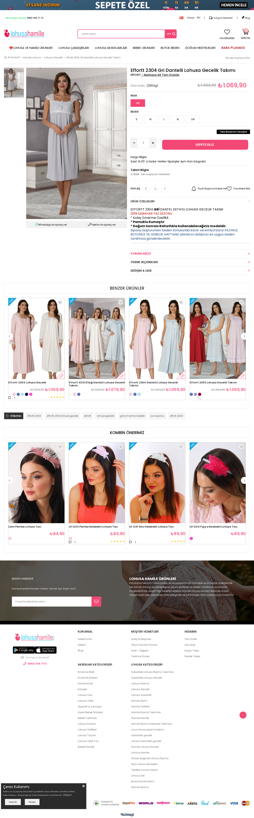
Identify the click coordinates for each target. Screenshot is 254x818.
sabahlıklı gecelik (141, 735)
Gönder (96, 602)
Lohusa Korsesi (87, 723)
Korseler (82, 689)
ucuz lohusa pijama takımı (147, 729)
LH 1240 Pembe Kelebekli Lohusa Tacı (93, 527)
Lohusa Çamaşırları (74, 48)
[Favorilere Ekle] (60, 446)
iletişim (82, 644)
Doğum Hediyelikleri (200, 48)
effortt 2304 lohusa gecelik (62, 416)
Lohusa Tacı (85, 695)
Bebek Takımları (87, 718)
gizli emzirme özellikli (132, 416)
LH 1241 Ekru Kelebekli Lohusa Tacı (151, 527)
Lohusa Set (137, 775)
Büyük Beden (170, 48)
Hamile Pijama (140, 787)
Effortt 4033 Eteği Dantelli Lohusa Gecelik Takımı (97, 383)
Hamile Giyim (139, 700)
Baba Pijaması (233, 48)
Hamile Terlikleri (140, 706)
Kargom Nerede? (223, 18)
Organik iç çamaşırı (90, 706)
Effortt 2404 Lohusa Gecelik (27, 382)
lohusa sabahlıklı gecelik (146, 741)
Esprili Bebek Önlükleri (90, 712)
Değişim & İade (141, 271)
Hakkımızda (85, 639)
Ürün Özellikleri (143, 201)
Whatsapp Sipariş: (24, 17)
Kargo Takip (192, 650)
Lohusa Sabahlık (141, 695)
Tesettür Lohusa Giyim (144, 770)
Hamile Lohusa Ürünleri (145, 747)
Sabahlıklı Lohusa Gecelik (146, 677)
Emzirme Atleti (86, 672)
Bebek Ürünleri (144, 48)
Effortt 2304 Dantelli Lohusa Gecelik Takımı (153, 383)
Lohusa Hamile (140, 752)
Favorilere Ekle (60, 302)
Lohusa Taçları (87, 735)
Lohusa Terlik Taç (88, 741)
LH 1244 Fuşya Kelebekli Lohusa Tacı (214, 527)
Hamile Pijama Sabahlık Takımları (151, 723)
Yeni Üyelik (191, 639)
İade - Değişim (140, 650)
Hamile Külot (85, 683)
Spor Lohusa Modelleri (144, 764)
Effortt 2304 (34, 416)
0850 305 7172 (37, 664)
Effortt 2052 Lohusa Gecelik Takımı (213, 382)
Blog (247, 18)
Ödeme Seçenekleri (144, 262)
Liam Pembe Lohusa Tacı (24, 527)
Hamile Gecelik (140, 718)
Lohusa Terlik (85, 700)
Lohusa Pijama (140, 683)
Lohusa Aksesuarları (111, 48)
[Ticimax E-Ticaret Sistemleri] (127, 815)
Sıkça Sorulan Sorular (144, 644)
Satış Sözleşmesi (141, 639)
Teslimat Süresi (140, 656)
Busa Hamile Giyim (142, 781)
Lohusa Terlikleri (87, 729)
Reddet (32, 802)
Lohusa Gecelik (140, 689)
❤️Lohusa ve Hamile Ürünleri (31, 48)
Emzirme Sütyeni (88, 677)
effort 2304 (176, 416)
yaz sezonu (157, 416)
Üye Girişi (190, 644)
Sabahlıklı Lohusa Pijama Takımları (152, 672)
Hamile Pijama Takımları (146, 712)
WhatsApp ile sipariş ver (52, 224)
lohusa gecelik (105, 416)
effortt (87, 416)
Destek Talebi (192, 656)
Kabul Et (13, 802)
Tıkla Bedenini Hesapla (233, 131)
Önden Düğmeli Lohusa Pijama (149, 758)
